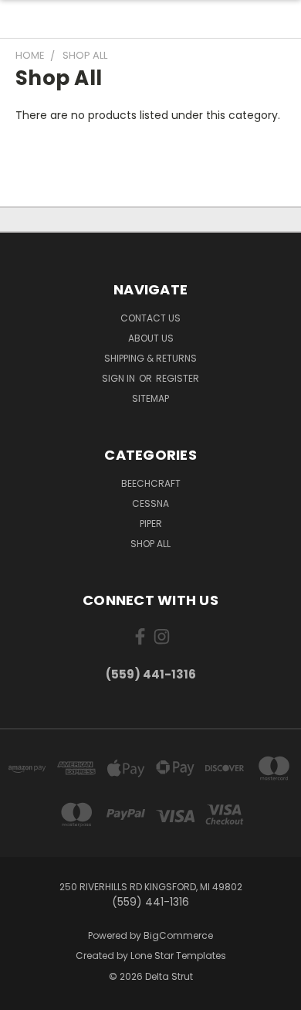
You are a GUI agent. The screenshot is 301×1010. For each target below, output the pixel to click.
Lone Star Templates (178, 955)
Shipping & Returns (150, 358)
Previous (23, 994)
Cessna (150, 503)
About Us (151, 338)
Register (177, 378)
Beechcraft (151, 483)
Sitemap (150, 398)
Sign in (119, 378)
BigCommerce (178, 935)
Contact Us (150, 318)
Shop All (150, 543)
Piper (151, 523)
